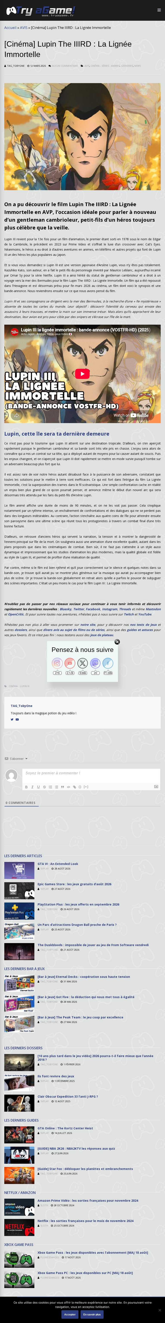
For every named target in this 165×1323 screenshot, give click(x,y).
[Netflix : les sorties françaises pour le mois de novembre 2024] (19, 1235)
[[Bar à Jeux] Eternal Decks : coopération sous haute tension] (19, 991)
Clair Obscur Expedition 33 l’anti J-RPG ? (68, 1096)
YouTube (144, 614)
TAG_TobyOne (15, 65)
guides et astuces (140, 630)
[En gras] (26, 787)
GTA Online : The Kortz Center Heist (65, 1128)
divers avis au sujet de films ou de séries (73, 630)
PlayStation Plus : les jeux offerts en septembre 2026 (78, 904)
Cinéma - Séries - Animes (105, 65)
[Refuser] (159, 1310)
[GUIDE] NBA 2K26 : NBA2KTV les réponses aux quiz (76, 1148)
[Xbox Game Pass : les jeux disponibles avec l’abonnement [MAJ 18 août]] (19, 1267)
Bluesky (65, 609)
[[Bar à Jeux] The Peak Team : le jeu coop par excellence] (19, 1031)
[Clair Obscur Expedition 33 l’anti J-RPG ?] (19, 1110)
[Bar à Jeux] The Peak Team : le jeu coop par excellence (80, 1017)
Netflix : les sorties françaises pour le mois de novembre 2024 (85, 1221)
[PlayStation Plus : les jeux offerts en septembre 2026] (19, 918)
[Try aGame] (40, 16)
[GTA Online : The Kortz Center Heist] (19, 1142)
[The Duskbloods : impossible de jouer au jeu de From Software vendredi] (19, 959)
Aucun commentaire (65, 65)
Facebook (93, 609)
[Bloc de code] (69, 787)
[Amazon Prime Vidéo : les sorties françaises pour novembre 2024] (19, 1214)
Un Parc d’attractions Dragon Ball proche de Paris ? (77, 925)
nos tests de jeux (143, 625)
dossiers (21, 630)
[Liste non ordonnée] (56, 787)
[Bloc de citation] (63, 787)
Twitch (129, 614)
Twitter (78, 609)
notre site (87, 625)
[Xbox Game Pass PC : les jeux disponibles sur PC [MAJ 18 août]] (19, 1287)
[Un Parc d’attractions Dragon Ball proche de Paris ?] (19, 939)
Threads (125, 609)
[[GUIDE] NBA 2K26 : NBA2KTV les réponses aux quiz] (19, 1162)
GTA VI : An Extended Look (58, 864)
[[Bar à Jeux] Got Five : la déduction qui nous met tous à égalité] (19, 1011)
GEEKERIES (127, 65)
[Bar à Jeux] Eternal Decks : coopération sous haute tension (84, 977)
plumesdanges (49, 1257)
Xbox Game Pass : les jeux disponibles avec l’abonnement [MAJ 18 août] (93, 1252)
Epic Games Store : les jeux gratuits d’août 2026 (74, 884)
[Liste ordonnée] (50, 787)
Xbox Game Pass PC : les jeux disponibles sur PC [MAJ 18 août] (85, 1273)
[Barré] (44, 787)
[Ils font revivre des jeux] (19, 1090)
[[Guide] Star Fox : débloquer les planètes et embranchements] (19, 1183)
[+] (86, 786)
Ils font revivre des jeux (56, 1076)
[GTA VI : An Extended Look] (19, 878)
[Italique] (32, 787)
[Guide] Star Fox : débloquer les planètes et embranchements (85, 1169)
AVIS (24, 27)
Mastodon (153, 609)
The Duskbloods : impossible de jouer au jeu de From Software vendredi (93, 945)
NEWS (137, 65)
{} (80, 786)
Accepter (70, 1314)
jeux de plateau (101, 635)
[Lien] (75, 787)
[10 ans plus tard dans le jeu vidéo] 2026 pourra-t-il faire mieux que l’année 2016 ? (95, 1058)
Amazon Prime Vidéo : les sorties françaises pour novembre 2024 (88, 1200)
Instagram (109, 609)
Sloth (44, 1205)
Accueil (10, 27)
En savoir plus (92, 1314)
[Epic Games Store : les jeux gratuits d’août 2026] (19, 898)
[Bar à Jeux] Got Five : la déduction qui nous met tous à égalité (86, 997)
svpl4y (44, 868)
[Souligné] (38, 787)
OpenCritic (16, 614)
